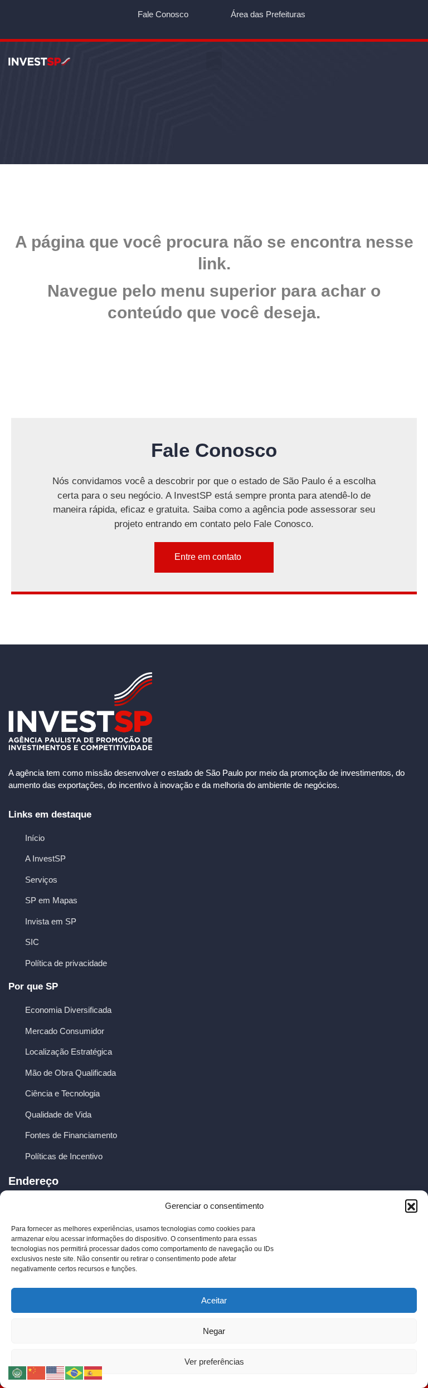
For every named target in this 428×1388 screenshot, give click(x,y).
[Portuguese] (74, 1372)
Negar (214, 1331)
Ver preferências (214, 1361)
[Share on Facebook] (168, 614)
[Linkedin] (235, 26)
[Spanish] (93, 1372)
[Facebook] (173, 26)
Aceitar (214, 1300)
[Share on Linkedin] (229, 614)
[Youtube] (214, 26)
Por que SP (33, 986)
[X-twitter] (193, 26)
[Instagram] (255, 26)
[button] (411, 1205)
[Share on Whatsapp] (260, 614)
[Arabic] (17, 1372)
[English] (55, 1372)
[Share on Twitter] (199, 614)
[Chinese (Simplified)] (36, 1372)
